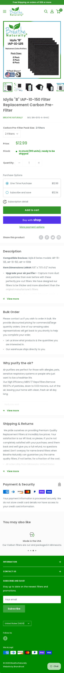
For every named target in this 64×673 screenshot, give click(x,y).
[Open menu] (4, 11)
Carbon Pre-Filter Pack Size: (24, 127)
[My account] (52, 11)
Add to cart (32, 210)
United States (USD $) (14, 623)
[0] (58, 11)
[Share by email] (59, 237)
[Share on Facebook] (41, 237)
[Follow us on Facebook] (5, 638)
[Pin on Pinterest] (47, 237)
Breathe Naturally (13, 117)
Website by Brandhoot (13, 666)
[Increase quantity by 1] (39, 163)
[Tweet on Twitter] (53, 237)
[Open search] (46, 11)
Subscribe (14, 608)
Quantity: (8, 162)
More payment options (32, 227)
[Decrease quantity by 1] (19, 163)
